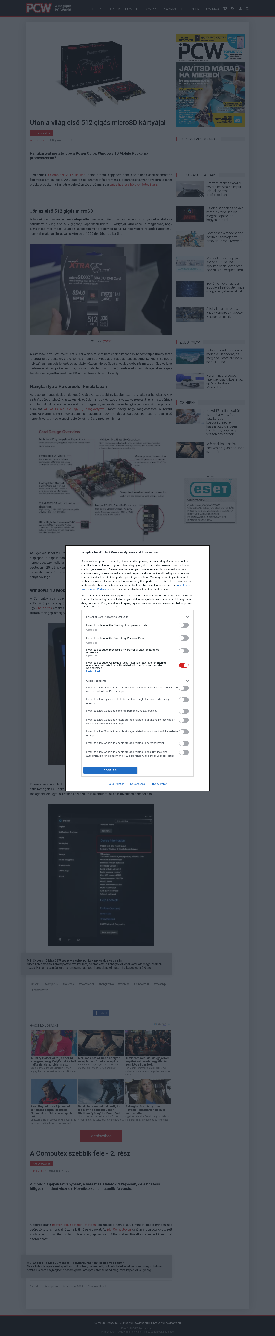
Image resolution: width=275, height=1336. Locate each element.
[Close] (202, 552)
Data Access (137, 783)
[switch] (184, 625)
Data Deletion (116, 783)
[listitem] (137, 617)
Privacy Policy (159, 783)
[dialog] (137, 668)
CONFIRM (110, 770)
